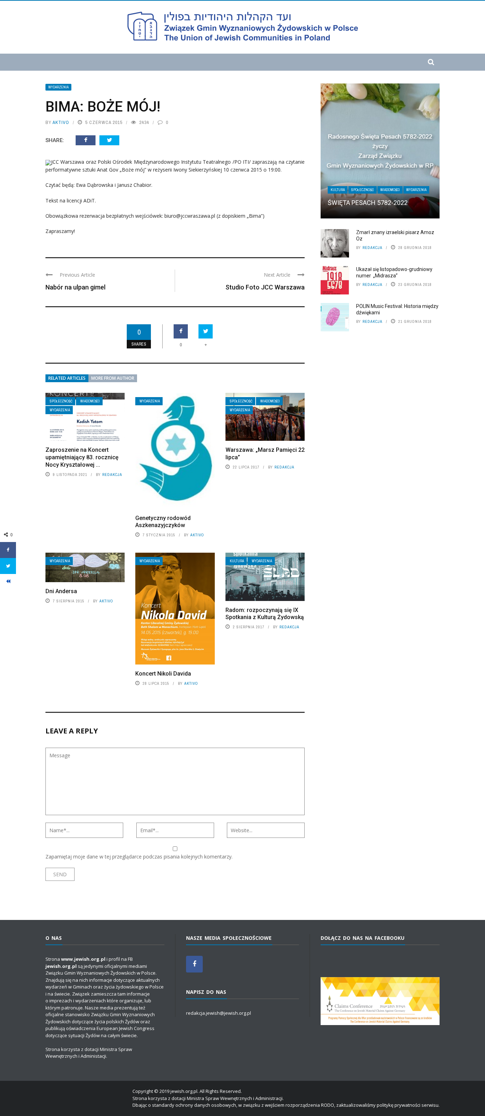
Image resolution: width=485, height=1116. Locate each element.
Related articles (67, 378)
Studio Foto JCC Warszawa (265, 287)
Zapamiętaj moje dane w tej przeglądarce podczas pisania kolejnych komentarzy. (139, 856)
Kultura (237, 561)
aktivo (61, 122)
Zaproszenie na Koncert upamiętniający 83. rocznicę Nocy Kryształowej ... (82, 457)
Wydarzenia (58, 87)
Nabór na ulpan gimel (75, 287)
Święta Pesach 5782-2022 (368, 202)
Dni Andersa (61, 591)
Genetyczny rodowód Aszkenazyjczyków (163, 522)
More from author (112, 378)
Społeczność (61, 401)
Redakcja (112, 474)
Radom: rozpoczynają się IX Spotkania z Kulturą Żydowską (264, 614)
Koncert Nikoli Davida (163, 673)
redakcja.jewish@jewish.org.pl (218, 1013)
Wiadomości (90, 401)
